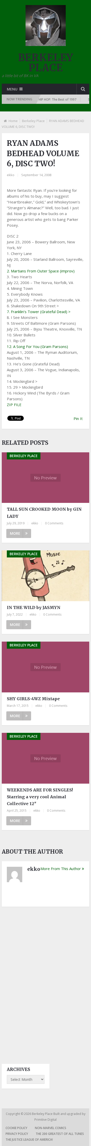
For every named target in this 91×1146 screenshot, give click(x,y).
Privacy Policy (17, 1134)
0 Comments (54, 523)
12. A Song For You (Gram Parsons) (37, 346)
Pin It (78, 418)
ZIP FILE (14, 404)
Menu (12, 89)
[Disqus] (45, 981)
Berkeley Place (33, 121)
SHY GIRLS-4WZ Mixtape (33, 698)
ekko (10, 175)
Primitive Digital (45, 1119)
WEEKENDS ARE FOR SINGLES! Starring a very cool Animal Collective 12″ (40, 796)
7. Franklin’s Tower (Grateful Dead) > (39, 311)
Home (13, 121)
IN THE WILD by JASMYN (33, 607)
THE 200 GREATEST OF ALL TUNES (60, 1134)
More (15, 533)
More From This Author (60, 868)
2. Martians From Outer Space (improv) (41, 270)
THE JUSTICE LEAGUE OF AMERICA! (29, 1139)
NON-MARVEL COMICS (50, 1128)
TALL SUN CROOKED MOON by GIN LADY (44, 513)
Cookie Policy (16, 1128)
